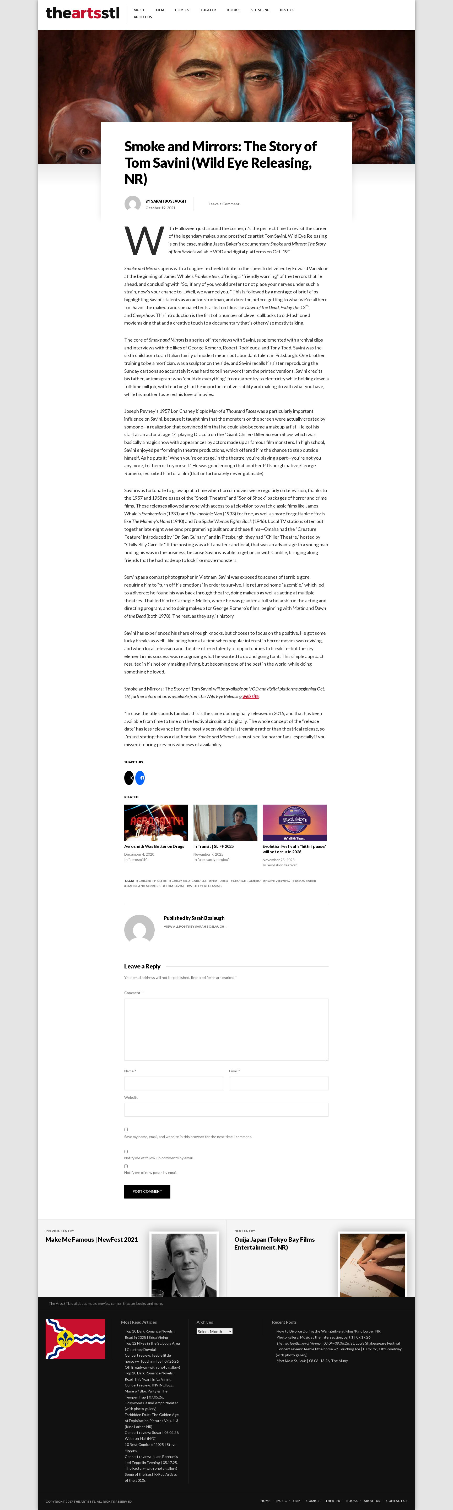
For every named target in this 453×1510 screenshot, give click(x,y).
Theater (208, 10)
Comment (133, 992)
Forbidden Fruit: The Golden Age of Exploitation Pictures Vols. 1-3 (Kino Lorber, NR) (152, 1420)
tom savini (174, 886)
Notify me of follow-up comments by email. (158, 1158)
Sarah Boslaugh (168, 201)
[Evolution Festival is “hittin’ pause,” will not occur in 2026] (295, 823)
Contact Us (396, 1501)
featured (219, 881)
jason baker (305, 881)
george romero (247, 881)
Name (130, 1071)
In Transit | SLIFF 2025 (213, 846)
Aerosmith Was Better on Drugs (154, 846)
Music (139, 10)
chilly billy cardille (189, 881)
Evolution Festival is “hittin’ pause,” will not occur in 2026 (294, 849)
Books (233, 10)
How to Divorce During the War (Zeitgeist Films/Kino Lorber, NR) (329, 1331)
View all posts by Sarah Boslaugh (194, 926)
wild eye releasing (205, 886)
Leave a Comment (224, 204)
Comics (182, 10)
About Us (143, 17)
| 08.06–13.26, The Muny (312, 1360)
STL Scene (260, 10)
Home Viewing (277, 881)
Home (265, 1501)
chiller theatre (152, 881)
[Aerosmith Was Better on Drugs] (156, 823)
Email (234, 1071)
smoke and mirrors (143, 886)
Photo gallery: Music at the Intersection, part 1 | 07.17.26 (323, 1337)
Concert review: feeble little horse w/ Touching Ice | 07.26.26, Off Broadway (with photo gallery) (152, 1361)
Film (160, 10)
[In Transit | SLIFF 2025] (225, 823)
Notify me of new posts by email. (150, 1172)
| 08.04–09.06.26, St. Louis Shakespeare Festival (338, 1343)
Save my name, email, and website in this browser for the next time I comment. (188, 1136)
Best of (287, 10)
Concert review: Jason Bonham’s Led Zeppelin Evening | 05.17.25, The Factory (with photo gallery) (151, 1462)
